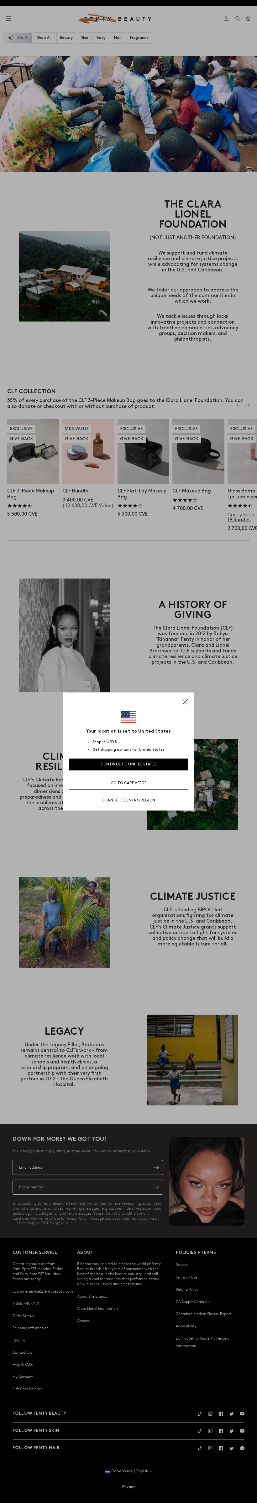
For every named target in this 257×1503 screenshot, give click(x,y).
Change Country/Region (128, 800)
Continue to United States (129, 764)
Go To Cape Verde (128, 783)
